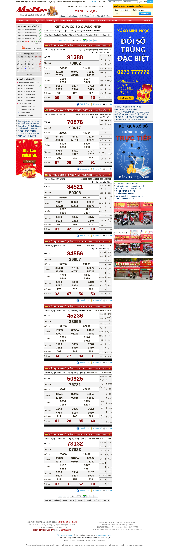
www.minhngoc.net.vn (104, 535)
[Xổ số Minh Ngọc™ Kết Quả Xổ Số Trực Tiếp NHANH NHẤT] (37, 11)
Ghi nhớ (144, 2)
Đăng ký (95, 2)
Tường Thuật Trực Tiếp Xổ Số (28, 26)
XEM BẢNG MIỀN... (101, 45)
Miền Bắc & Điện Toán (102, 16)
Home (62, 16)
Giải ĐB (47, 57)
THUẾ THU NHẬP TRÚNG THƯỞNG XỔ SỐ (131, 117)
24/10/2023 (87, 45)
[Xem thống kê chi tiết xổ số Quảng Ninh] (109, 45)
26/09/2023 (87, 306)
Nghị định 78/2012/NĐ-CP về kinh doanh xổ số (132, 112)
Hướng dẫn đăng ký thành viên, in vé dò (130, 186)
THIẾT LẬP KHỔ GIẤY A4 (27, 136)
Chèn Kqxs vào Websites (33, 48)
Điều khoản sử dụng (64, 535)
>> (91, 40)
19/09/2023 (87, 368)
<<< (60, 40)
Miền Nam (73, 16)
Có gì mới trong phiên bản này (28, 121)
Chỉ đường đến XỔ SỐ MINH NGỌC (96, 538)
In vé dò (109, 104)
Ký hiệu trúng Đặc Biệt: (101, 52)
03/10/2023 (87, 241)
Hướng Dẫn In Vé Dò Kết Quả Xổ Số (129, 188)
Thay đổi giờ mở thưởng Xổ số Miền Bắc (129, 119)
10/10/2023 (87, 175)
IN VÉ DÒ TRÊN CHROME (27, 128)
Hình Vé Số (97, 104)
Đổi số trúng (84, 104)
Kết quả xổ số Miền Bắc (26, 79)
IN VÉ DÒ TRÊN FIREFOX (27, 131)
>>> (95, 40)
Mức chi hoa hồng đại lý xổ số (126, 109)
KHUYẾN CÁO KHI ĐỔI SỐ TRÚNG (128, 107)
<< (64, 40)
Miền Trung (84, 16)
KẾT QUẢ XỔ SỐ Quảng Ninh (65, 45)
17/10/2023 (87, 110)
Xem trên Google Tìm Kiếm (69, 538)
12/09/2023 (87, 434)
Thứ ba (47, 50)
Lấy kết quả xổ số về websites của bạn (129, 196)
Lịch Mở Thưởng (36, 44)
